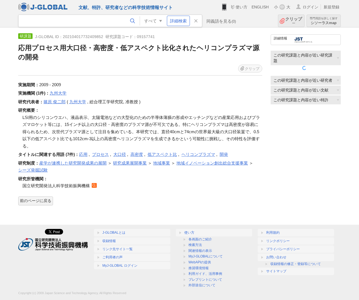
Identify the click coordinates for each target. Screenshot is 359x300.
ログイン (310, 7)
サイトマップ (276, 271)
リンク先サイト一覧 (117, 249)
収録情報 (109, 241)
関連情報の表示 (200, 251)
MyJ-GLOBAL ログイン (119, 266)
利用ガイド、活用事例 (205, 274)
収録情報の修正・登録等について (295, 264)
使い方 (241, 7)
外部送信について (201, 285)
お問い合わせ (276, 257)
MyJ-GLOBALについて (205, 256)
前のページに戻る (35, 200)
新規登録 (331, 7)
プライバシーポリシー (283, 249)
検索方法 (195, 245)
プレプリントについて (205, 280)
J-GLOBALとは (113, 233)
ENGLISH (260, 7)
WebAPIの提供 (199, 262)
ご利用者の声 (112, 257)
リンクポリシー (278, 241)
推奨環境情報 (198, 268)
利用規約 (273, 233)
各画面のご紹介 (200, 239)
